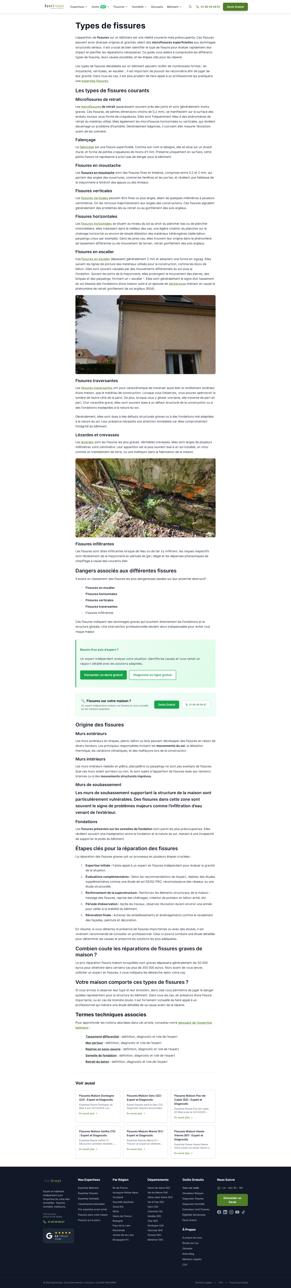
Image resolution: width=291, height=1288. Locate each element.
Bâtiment (173, 6)
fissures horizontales (96, 223)
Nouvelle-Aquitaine (123, 1201)
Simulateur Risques (192, 1193)
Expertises (77, 6)
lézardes (87, 442)
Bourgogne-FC (121, 1239)
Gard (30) (153, 1206)
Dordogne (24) (156, 1225)
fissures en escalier (96, 259)
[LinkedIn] (225, 1212)
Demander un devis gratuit (103, 675)
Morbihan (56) (155, 1239)
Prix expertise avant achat (92, 1209)
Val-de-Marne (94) (158, 1192)
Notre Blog (188, 1253)
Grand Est (118, 1206)
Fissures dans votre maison (93, 1214)
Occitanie (118, 1197)
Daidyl (245, 1282)
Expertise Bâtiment (88, 1187)
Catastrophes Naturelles (91, 1203)
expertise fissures (95, 81)
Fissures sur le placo (89, 1220)
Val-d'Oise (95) (156, 1201)
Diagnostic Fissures (193, 1198)
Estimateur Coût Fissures (195, 1209)
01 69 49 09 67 (210, 6)
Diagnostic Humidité (193, 1203)
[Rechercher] (190, 7)
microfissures (91, 106)
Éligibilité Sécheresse (193, 1214)
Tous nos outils (190, 1187)
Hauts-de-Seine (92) (159, 1187)
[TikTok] (243, 1212)
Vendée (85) (154, 1216)
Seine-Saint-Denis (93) (160, 1197)
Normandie (119, 1230)
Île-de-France (120, 1187)
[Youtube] (237, 1212)
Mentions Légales (192, 1259)
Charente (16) (155, 1211)
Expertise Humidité (88, 1198)
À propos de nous (192, 1237)
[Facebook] (219, 1212)
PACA (116, 1211)
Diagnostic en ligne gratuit (152, 675)
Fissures (119, 6)
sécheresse (177, 283)
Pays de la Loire (121, 1225)
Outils (98, 6)
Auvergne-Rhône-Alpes (125, 1192)
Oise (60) (153, 1220)
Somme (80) (154, 1234)
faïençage (87, 147)
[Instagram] (231, 1212)
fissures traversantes (96, 388)
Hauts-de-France (122, 1216)
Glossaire (157, 6)
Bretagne (118, 1220)
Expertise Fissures (88, 1193)
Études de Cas (190, 1243)
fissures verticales (94, 198)
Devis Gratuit (235, 6)
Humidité (137, 6)
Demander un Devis (232, 1200)
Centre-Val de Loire (123, 1234)
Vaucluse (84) (155, 1230)
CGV (184, 1264)
